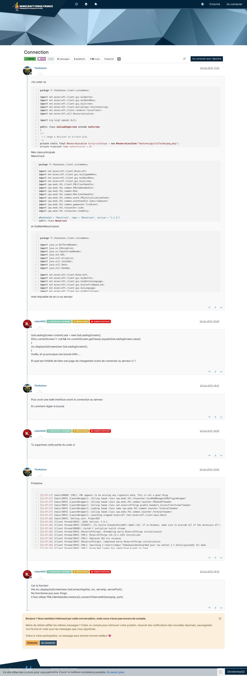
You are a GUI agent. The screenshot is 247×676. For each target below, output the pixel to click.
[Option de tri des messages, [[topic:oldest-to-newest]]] (185, 58)
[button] (203, 4)
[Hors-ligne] (28, 70)
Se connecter (48, 642)
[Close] (220, 618)
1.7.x (43, 59)
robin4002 (40, 321)
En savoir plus (115, 672)
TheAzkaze (40, 68)
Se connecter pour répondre (206, 58)
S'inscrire (32, 642)
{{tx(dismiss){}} (236, 671)
